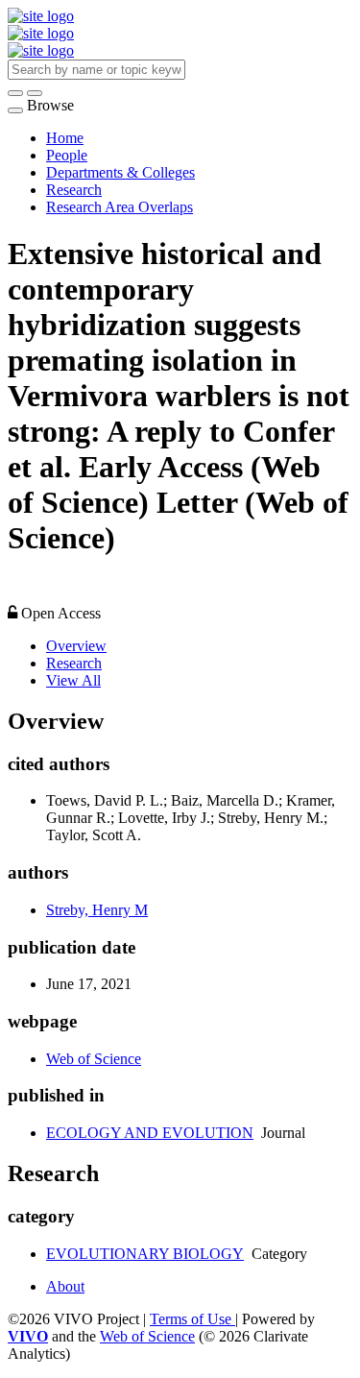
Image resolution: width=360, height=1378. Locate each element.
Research (74, 189)
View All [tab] (73, 680)
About (65, 1286)
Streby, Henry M (97, 910)
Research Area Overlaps (119, 207)
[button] (15, 93)
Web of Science (93, 1059)
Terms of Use (192, 1319)
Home (65, 138)
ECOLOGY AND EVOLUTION (149, 1132)
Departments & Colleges (120, 172)
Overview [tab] (76, 646)
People (66, 155)
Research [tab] (74, 663)
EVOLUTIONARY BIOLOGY (145, 1253)
